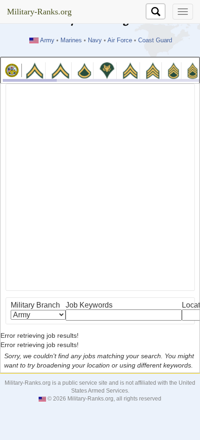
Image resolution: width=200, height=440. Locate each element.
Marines (71, 40)
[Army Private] (34, 70)
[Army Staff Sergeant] (173, 70)
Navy (95, 40)
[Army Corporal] (130, 70)
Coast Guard (155, 40)
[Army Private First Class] (84, 70)
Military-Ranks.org (39, 11)
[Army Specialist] (107, 70)
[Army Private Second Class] (60, 70)
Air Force (119, 40)
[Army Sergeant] (152, 70)
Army (47, 40)
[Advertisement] (100, 187)
